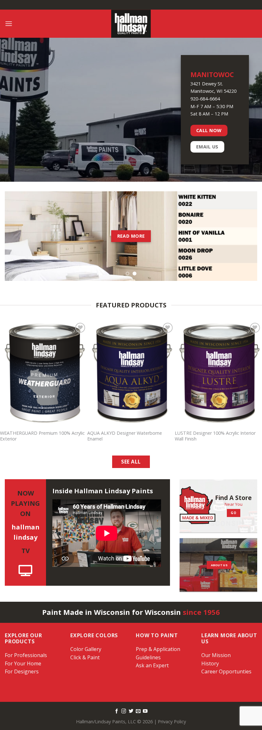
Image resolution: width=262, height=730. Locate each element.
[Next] (244, 236)
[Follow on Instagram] (123, 711)
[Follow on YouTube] (145, 711)
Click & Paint (85, 657)
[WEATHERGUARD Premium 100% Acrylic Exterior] (43, 373)
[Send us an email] (138, 711)
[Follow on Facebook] (116, 711)
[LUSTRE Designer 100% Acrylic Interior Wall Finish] (218, 373)
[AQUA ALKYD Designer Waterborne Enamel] (130, 373)
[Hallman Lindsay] (131, 24)
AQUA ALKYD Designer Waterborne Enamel (124, 436)
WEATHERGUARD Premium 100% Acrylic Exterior (42, 436)
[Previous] (18, 236)
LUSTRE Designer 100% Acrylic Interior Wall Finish (215, 436)
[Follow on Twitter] (131, 711)
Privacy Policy (172, 721)
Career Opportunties (226, 671)
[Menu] (8, 23)
